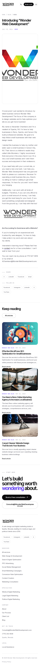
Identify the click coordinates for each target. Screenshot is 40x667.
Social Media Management (11, 567)
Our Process (6, 613)
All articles (9, 316)
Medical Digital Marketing (11, 592)
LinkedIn (11, 277)
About (4, 609)
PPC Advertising (8, 563)
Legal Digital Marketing (10, 596)
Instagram (17, 287)
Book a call (28, 4)
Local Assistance (8, 647)
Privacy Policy (6, 662)
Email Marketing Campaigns (12, 571)
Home (3, 14)
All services (6, 552)
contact (7, 248)
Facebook (21, 277)
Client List (5, 616)
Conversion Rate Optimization (12, 574)
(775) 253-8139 (7, 634)
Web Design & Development (12, 556)
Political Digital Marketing (11, 599)
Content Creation (8, 578)
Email (29, 277)
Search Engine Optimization (11, 560)
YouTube (6, 292)
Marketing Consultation (10, 582)
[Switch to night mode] (21, 4)
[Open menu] (36, 4)
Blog (9, 14)
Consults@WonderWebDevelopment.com (20, 505)
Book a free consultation (15, 497)
